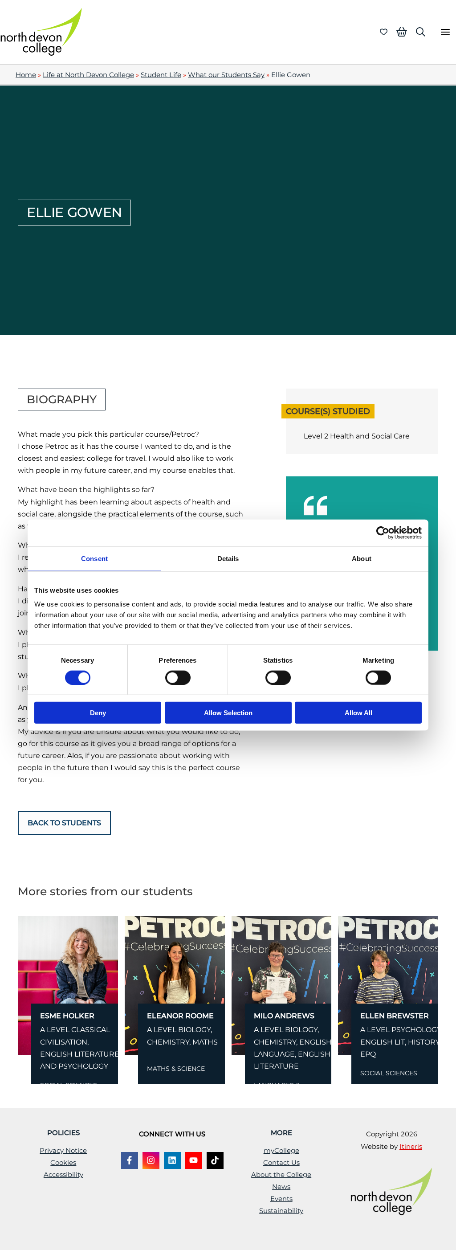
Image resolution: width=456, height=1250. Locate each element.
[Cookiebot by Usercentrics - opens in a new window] (383, 532)
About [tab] (361, 558)
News (281, 1187)
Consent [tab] (94, 558)
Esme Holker (67, 1016)
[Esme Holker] (68, 985)
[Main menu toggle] (445, 32)
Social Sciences (388, 1073)
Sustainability (281, 1211)
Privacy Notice (63, 1151)
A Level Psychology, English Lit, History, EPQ (401, 1041)
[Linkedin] (172, 1160)
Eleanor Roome (180, 1016)
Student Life (161, 75)
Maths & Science (176, 1069)
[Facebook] (129, 1160)
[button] (420, 31)
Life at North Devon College (88, 75)
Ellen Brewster (394, 1016)
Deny (98, 713)
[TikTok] (215, 1160)
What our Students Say (226, 75)
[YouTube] (193, 1160)
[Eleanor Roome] (175, 985)
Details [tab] (228, 558)
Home (26, 75)
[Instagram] (150, 1160)
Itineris (410, 1147)
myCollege (281, 1151)
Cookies (63, 1163)
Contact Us (281, 1163)
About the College (281, 1175)
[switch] (178, 677)
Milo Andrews (284, 1016)
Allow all (358, 713)
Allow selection (228, 713)
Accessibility (63, 1175)
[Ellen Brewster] (388, 985)
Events (281, 1199)
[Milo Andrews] (282, 985)
